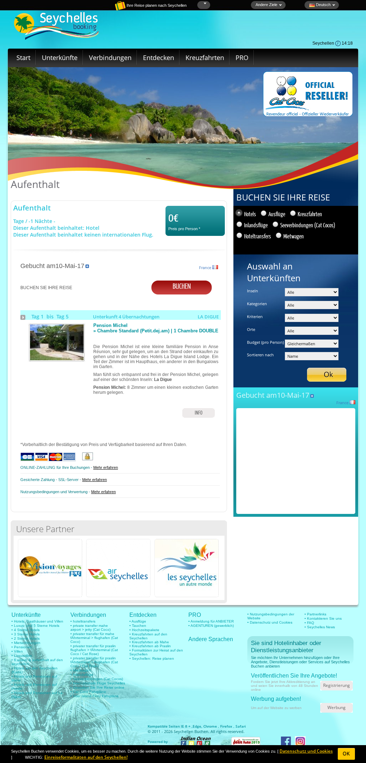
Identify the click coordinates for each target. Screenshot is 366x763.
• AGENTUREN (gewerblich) (211, 626)
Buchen (182, 285)
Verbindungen (110, 57)
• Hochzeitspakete (144, 630)
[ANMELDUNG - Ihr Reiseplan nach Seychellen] (95, 9)
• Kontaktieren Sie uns (323, 618)
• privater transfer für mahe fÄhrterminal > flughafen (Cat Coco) (94, 638)
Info (198, 413)
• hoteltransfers (82, 621)
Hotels (250, 213)
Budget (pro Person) (265, 342)
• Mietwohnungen (25, 643)
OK (346, 754)
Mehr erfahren (105, 467)
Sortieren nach (260, 354)
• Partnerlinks (315, 614)
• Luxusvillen (21, 656)
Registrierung (336, 685)
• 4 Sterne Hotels (25, 630)
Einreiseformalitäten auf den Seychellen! (86, 757)
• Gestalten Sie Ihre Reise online (97, 687)
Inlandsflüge (256, 225)
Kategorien (257, 303)
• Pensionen (21, 647)
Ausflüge (276, 213)
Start (23, 57)
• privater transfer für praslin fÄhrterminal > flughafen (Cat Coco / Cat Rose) (94, 662)
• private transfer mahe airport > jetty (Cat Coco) (90, 627)
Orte (251, 329)
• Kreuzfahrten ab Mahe (149, 642)
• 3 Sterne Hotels (25, 634)
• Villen (17, 651)
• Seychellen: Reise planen (151, 658)
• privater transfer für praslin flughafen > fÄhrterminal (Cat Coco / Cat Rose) (94, 650)
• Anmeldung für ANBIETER (211, 621)
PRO (242, 57)
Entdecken (158, 57)
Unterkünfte (60, 57)
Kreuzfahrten (205, 57)
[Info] (57, 359)
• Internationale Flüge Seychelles (97, 683)
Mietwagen (293, 236)
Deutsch (323, 5)
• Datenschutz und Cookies (269, 622)
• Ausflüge (137, 621)
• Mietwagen (80, 670)
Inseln (252, 290)
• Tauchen (137, 626)
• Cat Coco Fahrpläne (88, 692)
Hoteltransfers (257, 236)
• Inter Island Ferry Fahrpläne (94, 696)
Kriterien (255, 316)
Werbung (336, 707)
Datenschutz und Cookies (306, 751)
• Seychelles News (320, 627)
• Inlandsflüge (81, 675)
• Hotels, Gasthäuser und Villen (37, 621)
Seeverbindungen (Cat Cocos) (307, 225)
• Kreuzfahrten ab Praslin (150, 646)
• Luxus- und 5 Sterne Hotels (35, 626)
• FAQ (309, 623)
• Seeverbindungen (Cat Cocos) (96, 679)
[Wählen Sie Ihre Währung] (204, 3)
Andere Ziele (266, 5)
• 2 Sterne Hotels (25, 638)
